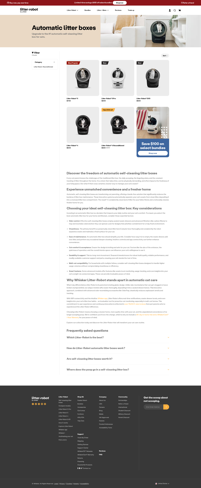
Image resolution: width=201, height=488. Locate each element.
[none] (100, 10)
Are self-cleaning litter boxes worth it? (89, 358)
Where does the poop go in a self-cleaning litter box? (98, 369)
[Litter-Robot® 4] (83, 125)
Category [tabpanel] (38, 62)
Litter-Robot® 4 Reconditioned (113, 145)
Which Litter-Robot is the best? (85, 337)
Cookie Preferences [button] (106, 424)
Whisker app (102, 298)
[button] (173, 10)
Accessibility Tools (105, 428)
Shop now (119, 3)
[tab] (45, 66)
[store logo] (29, 10)
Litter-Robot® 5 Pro (109, 98)
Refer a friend (188, 3)
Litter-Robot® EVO (143, 98)
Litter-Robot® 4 (72, 145)
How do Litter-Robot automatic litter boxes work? (96, 348)
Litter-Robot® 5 (72, 98)
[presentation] (96, 433)
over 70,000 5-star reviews (135, 304)
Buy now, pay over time (18, 3)
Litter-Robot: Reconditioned (43, 67)
